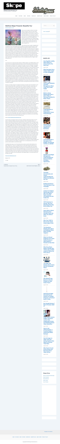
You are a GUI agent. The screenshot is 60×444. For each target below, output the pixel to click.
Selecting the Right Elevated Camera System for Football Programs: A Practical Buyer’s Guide (49, 296)
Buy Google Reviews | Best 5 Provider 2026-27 (49, 305)
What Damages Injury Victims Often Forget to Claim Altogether (48, 71)
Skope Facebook (46, 376)
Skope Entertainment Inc (10, 10)
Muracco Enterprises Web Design (48, 375)
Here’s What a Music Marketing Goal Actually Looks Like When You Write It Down (48, 213)
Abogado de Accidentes (48, 431)
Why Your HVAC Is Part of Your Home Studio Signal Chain (48, 221)
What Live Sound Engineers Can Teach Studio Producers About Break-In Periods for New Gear (48, 239)
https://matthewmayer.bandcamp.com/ (14, 117)
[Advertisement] (49, 399)
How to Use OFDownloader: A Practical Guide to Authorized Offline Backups (48, 330)
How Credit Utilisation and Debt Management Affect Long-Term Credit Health (49, 85)
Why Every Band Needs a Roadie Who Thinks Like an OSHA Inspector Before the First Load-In (48, 249)
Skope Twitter (45, 380)
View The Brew (45, 381)
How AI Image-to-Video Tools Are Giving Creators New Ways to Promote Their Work (48, 340)
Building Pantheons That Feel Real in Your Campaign (49, 185)
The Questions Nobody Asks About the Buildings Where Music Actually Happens (48, 230)
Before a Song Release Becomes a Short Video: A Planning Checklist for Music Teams (49, 95)
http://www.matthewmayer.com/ (10, 155)
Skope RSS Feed (46, 378)
